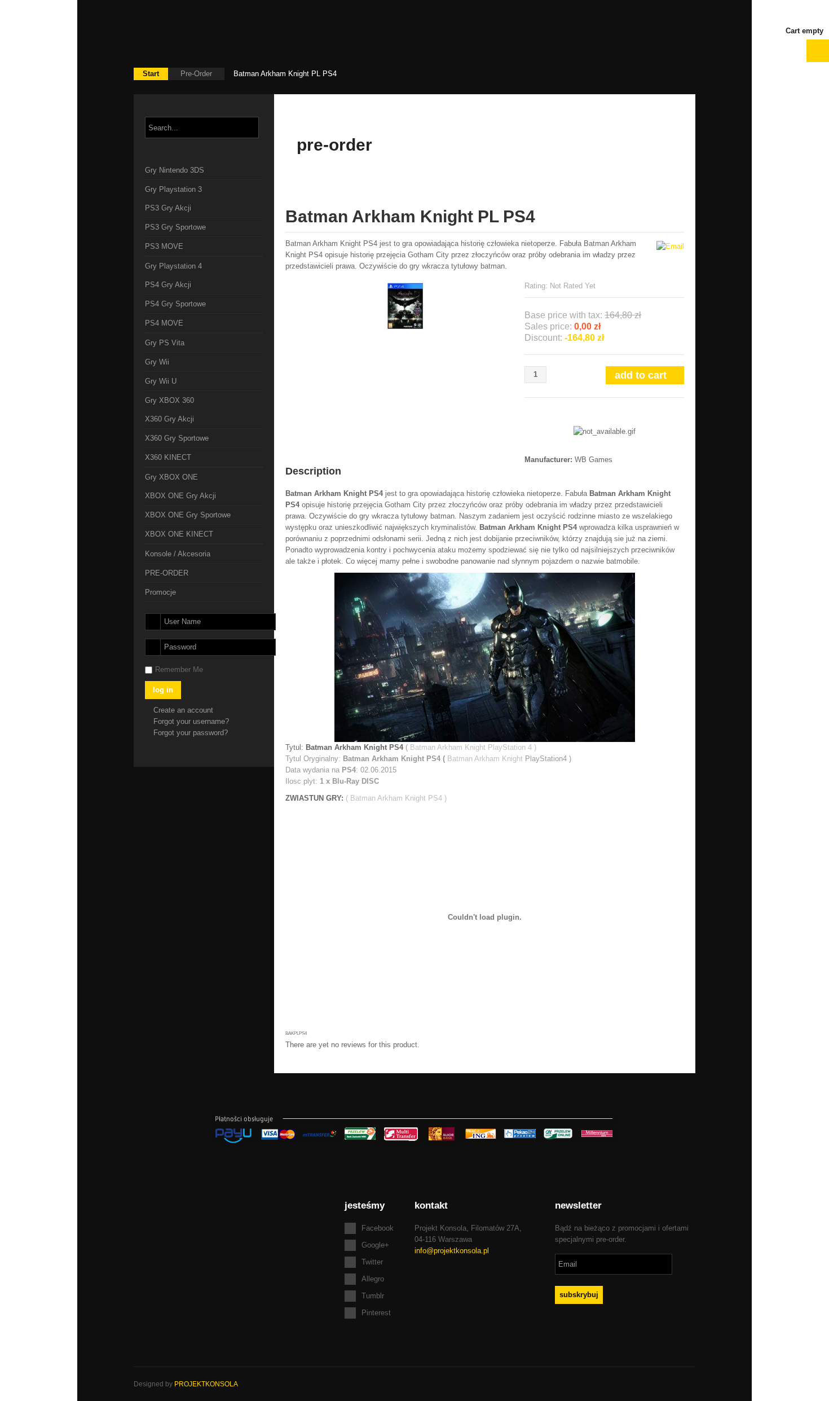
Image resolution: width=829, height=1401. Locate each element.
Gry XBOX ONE (171, 477)
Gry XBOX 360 (169, 400)
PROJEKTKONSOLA (206, 1384)
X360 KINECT (168, 457)
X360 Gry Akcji (169, 419)
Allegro (372, 1279)
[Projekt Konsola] (202, 34)
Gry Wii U (161, 381)
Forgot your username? (191, 721)
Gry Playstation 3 (173, 189)
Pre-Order (196, 73)
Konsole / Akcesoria (177, 554)
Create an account (184, 710)
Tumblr (372, 1296)
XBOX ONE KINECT (179, 534)
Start (151, 73)
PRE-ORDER (166, 573)
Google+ (375, 1245)
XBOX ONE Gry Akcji (180, 495)
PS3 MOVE (164, 246)
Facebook (377, 1228)
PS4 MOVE (164, 323)
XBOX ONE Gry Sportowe (188, 515)
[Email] (670, 245)
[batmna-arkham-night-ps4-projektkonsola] (405, 305)
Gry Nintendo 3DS (174, 170)
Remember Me (179, 669)
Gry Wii (157, 362)
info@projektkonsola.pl (451, 1250)
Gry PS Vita (164, 343)
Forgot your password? (190, 732)
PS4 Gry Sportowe (175, 304)
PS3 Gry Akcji (168, 208)
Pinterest (376, 1312)
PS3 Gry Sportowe (175, 227)
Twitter (372, 1262)
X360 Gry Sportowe (177, 438)
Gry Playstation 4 (173, 266)
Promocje (160, 592)
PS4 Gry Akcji (168, 284)
